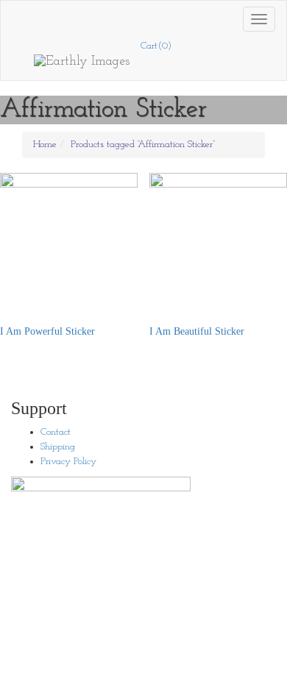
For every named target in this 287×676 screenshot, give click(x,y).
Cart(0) (156, 45)
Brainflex (204, 660)
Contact (55, 432)
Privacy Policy (68, 461)
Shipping (57, 446)
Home (45, 144)
